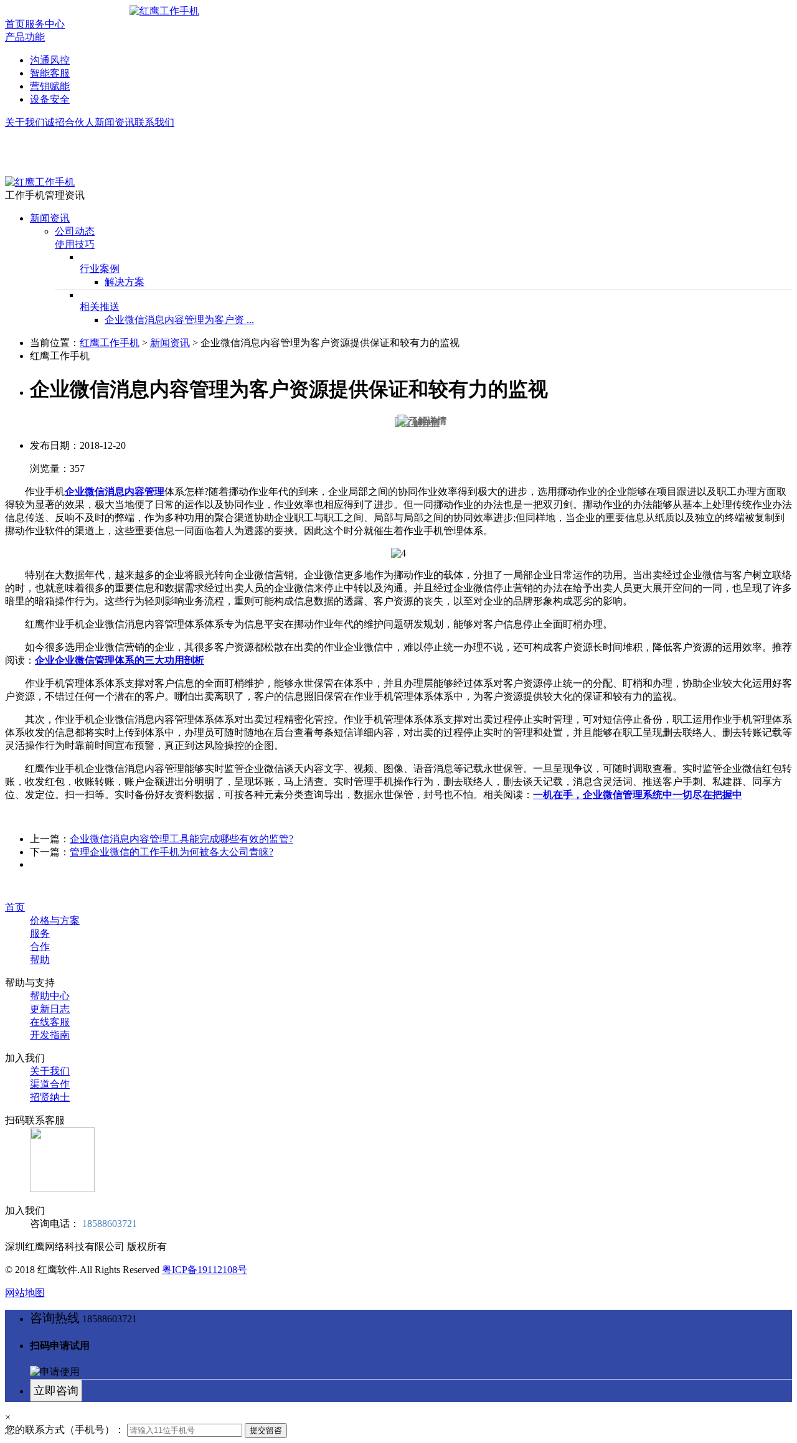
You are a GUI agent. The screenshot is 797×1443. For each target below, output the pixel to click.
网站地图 (25, 1292)
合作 (40, 946)
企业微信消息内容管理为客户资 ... (179, 319)
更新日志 (50, 1009)
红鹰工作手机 (109, 342)
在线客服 (50, 1022)
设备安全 (50, 99)
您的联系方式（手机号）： (65, 1429)
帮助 (40, 959)
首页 (15, 24)
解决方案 (124, 281)
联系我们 (154, 122)
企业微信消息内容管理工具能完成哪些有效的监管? (181, 839)
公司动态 (75, 231)
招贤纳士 (50, 1097)
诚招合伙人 (70, 122)
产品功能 (25, 37)
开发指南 (50, 1035)
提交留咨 (266, 1430)
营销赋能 (50, 86)
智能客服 (50, 73)
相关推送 (100, 306)
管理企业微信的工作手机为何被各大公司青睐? (171, 852)
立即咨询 (56, 1390)
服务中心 (45, 24)
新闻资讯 (114, 122)
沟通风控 (50, 60)
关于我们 (25, 122)
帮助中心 (50, 995)
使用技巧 (75, 244)
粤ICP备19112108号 (204, 1269)
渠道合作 (50, 1084)
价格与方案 (55, 920)
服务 (40, 933)
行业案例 (100, 268)
